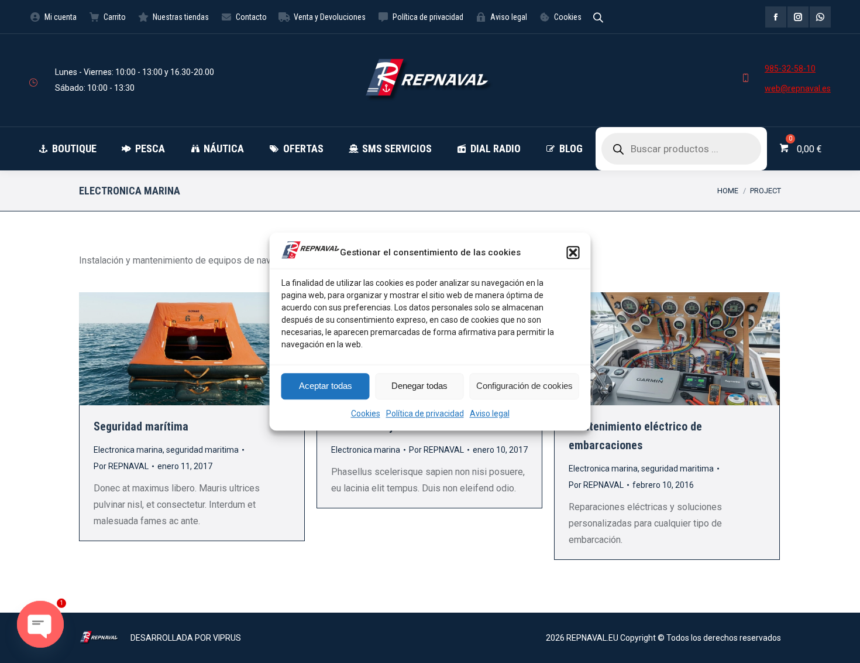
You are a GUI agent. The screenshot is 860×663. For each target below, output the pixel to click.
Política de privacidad (425, 413)
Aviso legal (490, 413)
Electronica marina (128, 449)
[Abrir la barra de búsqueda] (598, 16)
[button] (573, 252)
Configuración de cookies (524, 386)
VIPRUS (227, 638)
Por (121, 466)
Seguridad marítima (141, 426)
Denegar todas (419, 386)
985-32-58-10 (790, 68)
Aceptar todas (325, 386)
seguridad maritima (202, 449)
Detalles (208, 349)
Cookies (365, 413)
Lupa (176, 349)
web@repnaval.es (798, 88)
